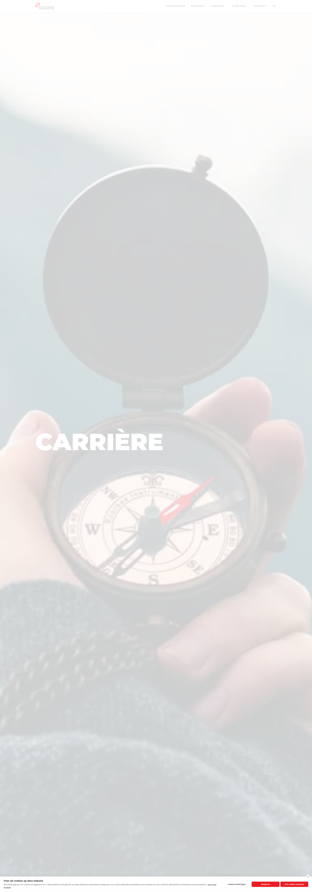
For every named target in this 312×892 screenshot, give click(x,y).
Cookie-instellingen (237, 884)
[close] (308, 876)
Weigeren (265, 884)
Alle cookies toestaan (294, 884)
